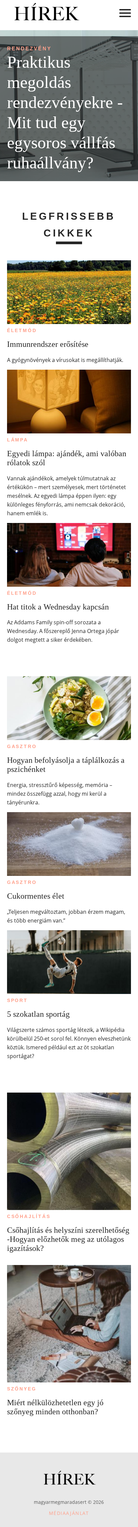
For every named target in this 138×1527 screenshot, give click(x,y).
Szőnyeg (22, 1388)
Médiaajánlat (69, 1513)
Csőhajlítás (29, 1216)
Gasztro (22, 746)
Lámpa (17, 439)
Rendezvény (29, 48)
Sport (17, 1000)
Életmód (22, 330)
